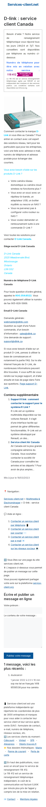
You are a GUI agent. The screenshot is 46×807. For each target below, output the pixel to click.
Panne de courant (17, 751)
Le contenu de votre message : (20, 615)
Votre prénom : (11, 605)
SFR (32, 740)
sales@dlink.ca (28, 333)
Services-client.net (23, 4)
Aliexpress (9, 744)
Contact (11, 799)
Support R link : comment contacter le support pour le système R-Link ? (26, 403)
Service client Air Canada (25, 442)
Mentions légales (29, 799)
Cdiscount (9, 740)
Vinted (22, 740)
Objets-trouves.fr (28, 744)
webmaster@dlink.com (16, 322)
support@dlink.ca (13, 341)
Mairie (39, 748)
